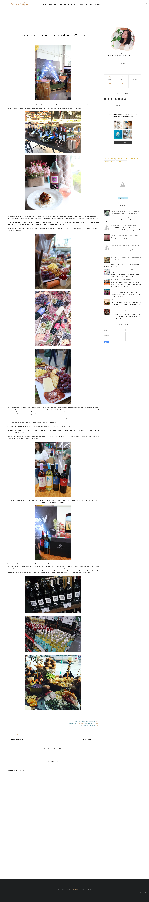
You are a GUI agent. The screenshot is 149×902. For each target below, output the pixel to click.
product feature (110, 161)
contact (98, 4)
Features (62, 4)
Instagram (110, 79)
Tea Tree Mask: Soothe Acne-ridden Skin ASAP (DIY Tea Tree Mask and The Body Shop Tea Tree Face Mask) (125, 213)
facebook (134, 79)
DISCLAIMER (72, 4)
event (113, 158)
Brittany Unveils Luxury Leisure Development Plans (125, 300)
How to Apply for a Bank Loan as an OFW (122, 269)
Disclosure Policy (86, 4)
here (97, 721)
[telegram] (13, 735)
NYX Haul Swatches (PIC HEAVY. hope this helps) (124, 235)
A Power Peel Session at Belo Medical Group (123, 225)
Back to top (142, 892)
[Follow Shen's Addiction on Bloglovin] (123, 199)
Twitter (96, 723)
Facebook (81, 723)
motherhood (134, 158)
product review (121, 161)
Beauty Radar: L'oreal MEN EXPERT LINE (122, 279)
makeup (126, 158)
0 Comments (94, 735)
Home (44, 4)
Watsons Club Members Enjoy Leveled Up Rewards (125, 290)
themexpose (74, 889)
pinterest (122, 79)
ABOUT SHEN (52, 4)
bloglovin (122, 86)
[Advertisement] (83, 11)
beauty (107, 158)
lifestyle (119, 158)
